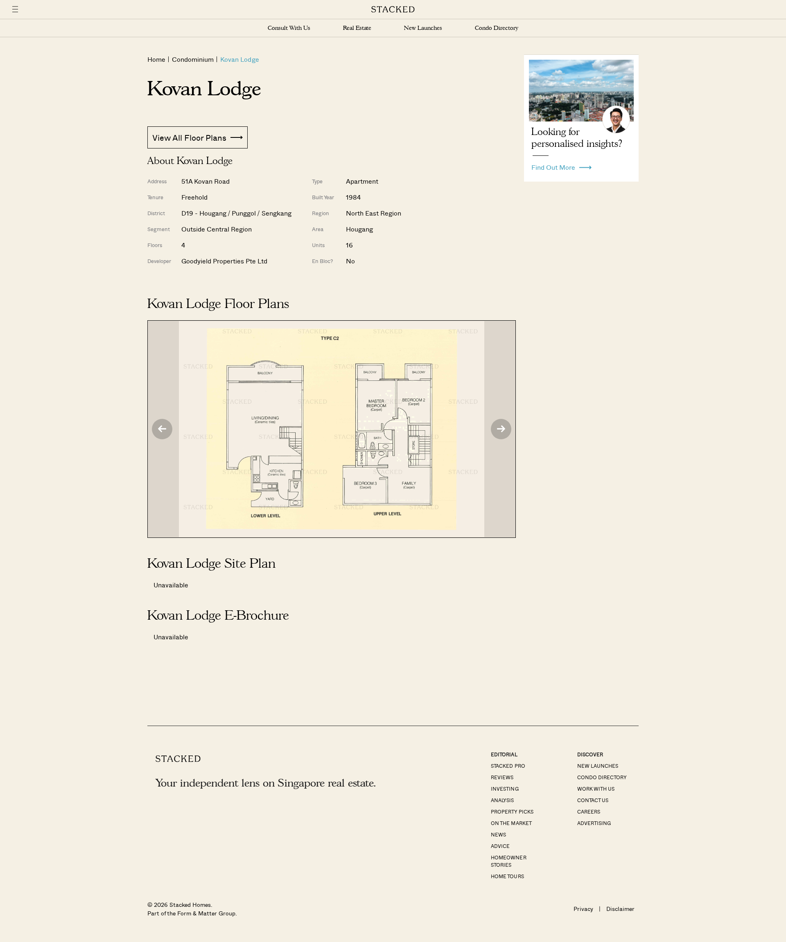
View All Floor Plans (189, 137)
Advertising (594, 823)
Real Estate (357, 28)
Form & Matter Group (206, 913)
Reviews (502, 777)
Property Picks (512, 811)
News (498, 834)
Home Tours (507, 876)
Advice (500, 846)
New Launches (423, 28)
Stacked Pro (508, 765)
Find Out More (553, 165)
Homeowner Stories (508, 861)
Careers (588, 811)
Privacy (583, 908)
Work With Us (595, 788)
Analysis (502, 800)
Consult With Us (289, 28)
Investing (504, 788)
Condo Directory (496, 28)
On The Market (511, 823)
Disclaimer (620, 908)
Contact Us (592, 800)
